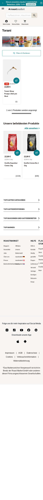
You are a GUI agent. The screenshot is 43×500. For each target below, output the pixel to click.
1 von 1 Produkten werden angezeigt (21, 110)
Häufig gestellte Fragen (33, 256)
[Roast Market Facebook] (28, 332)
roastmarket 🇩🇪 (20, 257)
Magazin (6, 246)
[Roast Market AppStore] (17, 343)
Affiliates (18, 246)
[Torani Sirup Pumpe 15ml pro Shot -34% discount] (12, 71)
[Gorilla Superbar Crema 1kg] (12, 142)
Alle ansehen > (32, 128)
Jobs (5, 253)
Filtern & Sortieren (23, 53)
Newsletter (7, 249)
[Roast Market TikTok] (14, 332)
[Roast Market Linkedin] (36, 332)
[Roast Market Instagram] (7, 332)
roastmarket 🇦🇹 (20, 260)
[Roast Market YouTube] (21, 332)
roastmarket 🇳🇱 (20, 264)
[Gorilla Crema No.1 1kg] (32, 142)
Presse (6, 260)
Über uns (6, 257)
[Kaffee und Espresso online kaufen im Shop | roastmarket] (17, 9)
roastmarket (31, 4)
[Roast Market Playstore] (25, 343)
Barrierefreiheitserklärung (12, 264)
